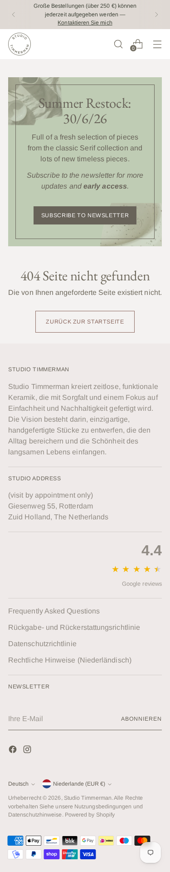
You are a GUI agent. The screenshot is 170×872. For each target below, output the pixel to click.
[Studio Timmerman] (19, 44)
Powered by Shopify (90, 815)
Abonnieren (141, 719)
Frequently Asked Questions (54, 611)
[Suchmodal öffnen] (118, 44)
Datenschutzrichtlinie (42, 644)
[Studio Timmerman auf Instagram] (28, 751)
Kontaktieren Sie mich (85, 23)
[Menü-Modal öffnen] (157, 44)
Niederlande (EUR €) (79, 784)
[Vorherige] (14, 14)
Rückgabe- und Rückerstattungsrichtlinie (74, 627)
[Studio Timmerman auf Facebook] (13, 751)
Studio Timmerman (88, 798)
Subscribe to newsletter (85, 215)
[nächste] (156, 14)
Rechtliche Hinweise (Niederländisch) (69, 660)
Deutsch (18, 784)
